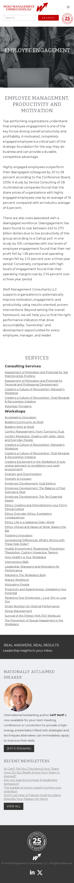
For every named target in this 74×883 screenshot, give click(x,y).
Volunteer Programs (18, 406)
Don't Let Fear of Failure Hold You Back (32, 795)
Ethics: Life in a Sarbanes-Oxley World (29, 522)
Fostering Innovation (18, 535)
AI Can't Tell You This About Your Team (31, 768)
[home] (24, 7)
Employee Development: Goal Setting (30, 483)
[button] (68, 7)
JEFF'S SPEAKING (19, 748)
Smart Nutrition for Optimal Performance (32, 606)
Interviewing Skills (16, 562)
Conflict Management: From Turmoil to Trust (34, 431)
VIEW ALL (13, 806)
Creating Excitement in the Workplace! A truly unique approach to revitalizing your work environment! (35, 465)
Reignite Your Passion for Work (26, 799)
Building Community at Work (24, 422)
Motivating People (17, 584)
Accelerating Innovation (20, 417)
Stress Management (18, 611)
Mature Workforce (17, 580)
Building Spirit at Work (19, 427)
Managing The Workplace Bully (25, 575)
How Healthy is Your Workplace (25, 557)
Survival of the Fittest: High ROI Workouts (33, 615)
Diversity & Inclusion (18, 479)
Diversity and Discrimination (23, 474)
